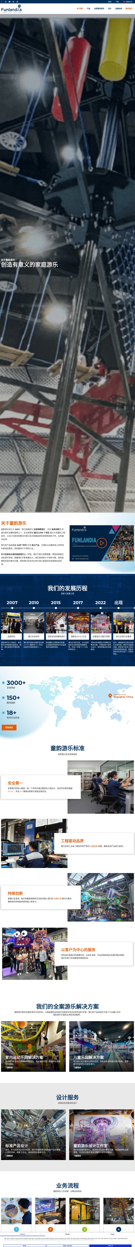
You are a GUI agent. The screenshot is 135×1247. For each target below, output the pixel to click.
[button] (102, 543)
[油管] (9, 1)
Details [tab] (67, 1234)
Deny (24, 1245)
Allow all (110, 1245)
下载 (117, 2)
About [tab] (112, 1234)
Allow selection (67, 1245)
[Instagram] (5, 1)
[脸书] (1, 1)
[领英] (13, 1)
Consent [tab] (22, 1234)
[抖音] (17, 1)
